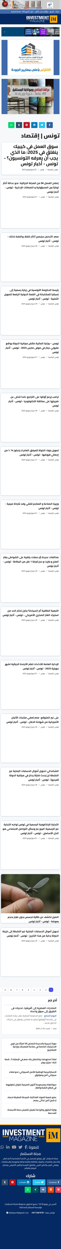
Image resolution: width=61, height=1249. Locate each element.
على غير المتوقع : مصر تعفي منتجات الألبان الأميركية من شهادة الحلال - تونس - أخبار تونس (32, 719)
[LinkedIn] (8, 1147)
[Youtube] (14, 1147)
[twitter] (20, 1147)
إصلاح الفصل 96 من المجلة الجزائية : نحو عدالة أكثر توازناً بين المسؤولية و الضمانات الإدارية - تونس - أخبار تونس (31, 187)
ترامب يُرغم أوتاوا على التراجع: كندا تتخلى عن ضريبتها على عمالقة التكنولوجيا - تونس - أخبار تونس (33, 401)
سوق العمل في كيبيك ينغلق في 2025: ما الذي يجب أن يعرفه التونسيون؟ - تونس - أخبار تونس (31, 155)
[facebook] (26, 1147)
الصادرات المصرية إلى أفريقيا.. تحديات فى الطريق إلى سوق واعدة (33, 1009)
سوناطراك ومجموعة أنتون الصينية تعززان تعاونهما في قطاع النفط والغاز (31, 1086)
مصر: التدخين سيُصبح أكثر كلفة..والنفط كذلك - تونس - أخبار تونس (33, 238)
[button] (5, 32)
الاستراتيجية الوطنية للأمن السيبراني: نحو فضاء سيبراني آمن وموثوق (32, 1073)
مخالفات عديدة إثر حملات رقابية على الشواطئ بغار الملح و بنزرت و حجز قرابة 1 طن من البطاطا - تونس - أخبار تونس (31, 561)
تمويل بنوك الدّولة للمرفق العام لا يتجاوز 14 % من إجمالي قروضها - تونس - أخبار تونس (31, 452)
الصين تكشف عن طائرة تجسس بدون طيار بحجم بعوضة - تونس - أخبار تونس (33, 919)
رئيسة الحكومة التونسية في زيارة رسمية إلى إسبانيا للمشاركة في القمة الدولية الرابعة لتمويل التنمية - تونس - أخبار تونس (31, 294)
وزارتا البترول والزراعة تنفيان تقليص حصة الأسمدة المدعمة (32, 1111)
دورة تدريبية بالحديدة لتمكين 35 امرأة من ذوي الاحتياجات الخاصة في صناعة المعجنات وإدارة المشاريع (33, 1046)
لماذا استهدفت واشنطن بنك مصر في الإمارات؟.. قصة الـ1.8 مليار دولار (30, 1060)
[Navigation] (22, 19)
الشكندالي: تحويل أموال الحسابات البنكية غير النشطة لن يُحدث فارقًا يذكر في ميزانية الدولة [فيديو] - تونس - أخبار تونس (34, 775)
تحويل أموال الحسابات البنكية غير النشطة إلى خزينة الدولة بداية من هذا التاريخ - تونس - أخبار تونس (30, 933)
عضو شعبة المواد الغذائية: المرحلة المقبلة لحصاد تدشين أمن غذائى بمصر (31, 1098)
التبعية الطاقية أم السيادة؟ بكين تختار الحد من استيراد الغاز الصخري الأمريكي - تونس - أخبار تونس (31, 612)
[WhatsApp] (2, 1147)
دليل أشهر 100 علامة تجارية (22, 11)
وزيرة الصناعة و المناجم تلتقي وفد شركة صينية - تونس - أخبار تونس (32, 505)
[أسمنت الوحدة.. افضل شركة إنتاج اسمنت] (30, 4)
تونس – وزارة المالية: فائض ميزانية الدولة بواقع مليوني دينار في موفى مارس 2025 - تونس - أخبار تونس (32, 347)
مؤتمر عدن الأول (41, 11)
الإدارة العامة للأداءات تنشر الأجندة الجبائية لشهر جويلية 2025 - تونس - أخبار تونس (32, 666)
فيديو (52, 11)
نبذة (57, 11)
